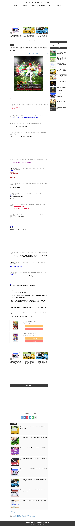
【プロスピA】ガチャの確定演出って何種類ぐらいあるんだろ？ (61, 83)
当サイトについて (24, 5)
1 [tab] (22, 40)
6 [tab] (31, 40)
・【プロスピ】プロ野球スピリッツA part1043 (38, 53)
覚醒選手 (14, 512)
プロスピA (12, 511)
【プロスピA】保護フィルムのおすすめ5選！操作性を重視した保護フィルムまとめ (42, 37)
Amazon (34, 326)
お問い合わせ (59, 5)
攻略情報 (33, 5)
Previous (11, 33)
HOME (15, 5)
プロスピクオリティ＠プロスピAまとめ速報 (37, 2)
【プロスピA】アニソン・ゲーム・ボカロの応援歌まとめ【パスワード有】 (61, 64)
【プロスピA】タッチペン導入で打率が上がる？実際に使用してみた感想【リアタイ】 (28, 37)
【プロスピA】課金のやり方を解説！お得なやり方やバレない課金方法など (61, 58)
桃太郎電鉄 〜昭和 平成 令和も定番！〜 (30, 333)
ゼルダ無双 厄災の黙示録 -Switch (29, 321)
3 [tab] (26, 40)
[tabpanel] (16, 32)
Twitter (50, 5)
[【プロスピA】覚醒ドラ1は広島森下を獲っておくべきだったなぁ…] (30, 417)
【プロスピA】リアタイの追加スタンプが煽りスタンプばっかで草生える (61, 89)
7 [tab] (32, 40)
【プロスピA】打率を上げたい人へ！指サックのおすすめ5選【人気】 (33, 437)
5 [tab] (29, 40)
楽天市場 (34, 341)
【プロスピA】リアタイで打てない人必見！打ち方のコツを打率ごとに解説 (61, 52)
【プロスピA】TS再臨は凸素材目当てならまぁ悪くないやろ (24, 516)
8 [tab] (34, 40)
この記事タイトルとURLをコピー (29, 413)
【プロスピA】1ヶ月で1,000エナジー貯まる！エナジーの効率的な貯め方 (61, 77)
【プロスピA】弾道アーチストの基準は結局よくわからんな (24, 515)
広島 (11, 512)
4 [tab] (27, 40)
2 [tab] (24, 40)
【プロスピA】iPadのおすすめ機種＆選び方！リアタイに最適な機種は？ (15, 37)
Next (47, 33)
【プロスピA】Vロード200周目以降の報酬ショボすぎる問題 (61, 107)
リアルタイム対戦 (42, 5)
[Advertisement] (29, 17)
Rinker (26, 322)
